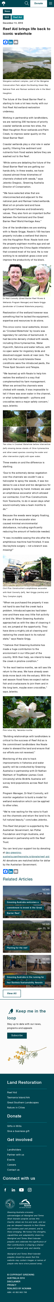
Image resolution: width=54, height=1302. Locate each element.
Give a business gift (18, 1131)
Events (11, 1160)
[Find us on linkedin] (13, 1191)
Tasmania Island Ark (18, 1098)
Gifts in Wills (14, 1126)
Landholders (14, 1150)
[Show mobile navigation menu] (50, 3)
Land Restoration (24, 1083)
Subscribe (17, 1035)
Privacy (11, 1285)
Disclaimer (13, 1282)
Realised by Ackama (19, 1289)
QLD (7, 17)
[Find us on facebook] (5, 1191)
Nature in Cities (16, 1108)
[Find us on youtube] (21, 1191)
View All (12, 993)
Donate (38, 3)
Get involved (19, 1140)
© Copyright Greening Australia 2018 (20, 1276)
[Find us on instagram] (29, 1191)
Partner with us (15, 1155)
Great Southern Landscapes (23, 1103)
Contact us (13, 1170)
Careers (11, 1165)
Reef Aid (17, 17)
